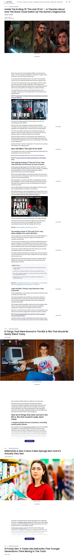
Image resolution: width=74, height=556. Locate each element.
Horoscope (25, 2)
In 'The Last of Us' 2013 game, (19, 167)
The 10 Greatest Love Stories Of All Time (26, 227)
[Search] (66, 2)
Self (28, 2)
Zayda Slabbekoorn (8, 456)
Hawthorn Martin (8, 17)
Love (18, 2)
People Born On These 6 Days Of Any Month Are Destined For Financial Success (28, 277)
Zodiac (20, 2)
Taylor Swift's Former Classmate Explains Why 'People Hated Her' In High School (29, 268)
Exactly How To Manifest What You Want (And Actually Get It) (28, 271)
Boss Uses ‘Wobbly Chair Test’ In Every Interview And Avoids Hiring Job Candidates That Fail (30, 274)
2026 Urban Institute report (19, 528)
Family (31, 2)
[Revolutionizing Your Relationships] (9, 2)
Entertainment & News (37, 2)
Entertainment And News (13, 6)
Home (5, 6)
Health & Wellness (46, 2)
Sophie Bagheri (7, 337)
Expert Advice (60, 2)
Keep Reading (29, 441)
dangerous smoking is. (30, 427)
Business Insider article (24, 522)
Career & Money (53, 2)
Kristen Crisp (7, 554)
